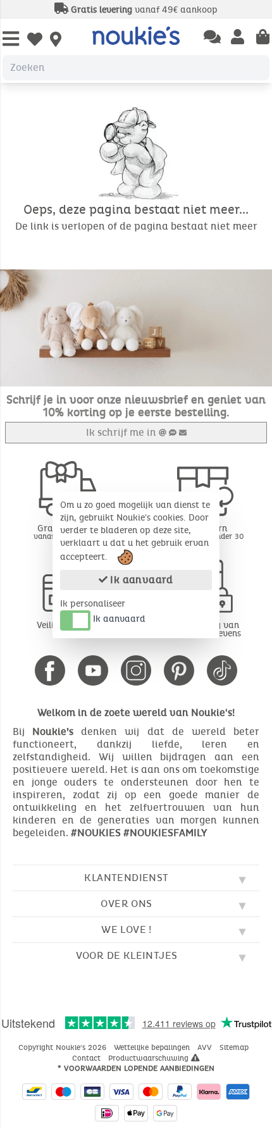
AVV (205, 1047)
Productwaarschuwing (149, 1058)
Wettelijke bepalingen (153, 1047)
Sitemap (235, 1047)
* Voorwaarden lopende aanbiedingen (136, 1068)
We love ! (126, 929)
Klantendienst (126, 878)
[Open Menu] (11, 39)
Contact (87, 1058)
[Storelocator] (55, 40)
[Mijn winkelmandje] (262, 38)
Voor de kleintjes (127, 955)
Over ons (126, 904)
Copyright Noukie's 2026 (63, 1047)
